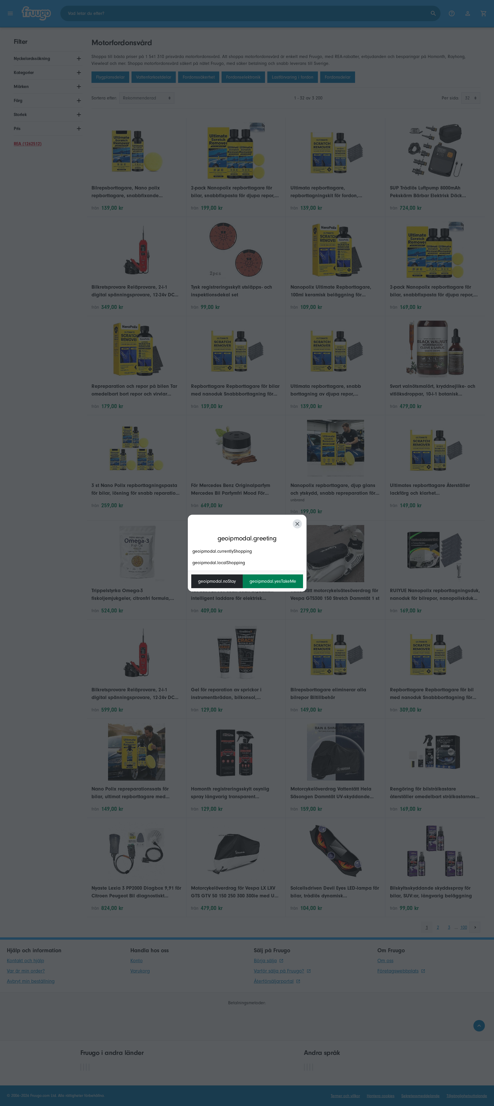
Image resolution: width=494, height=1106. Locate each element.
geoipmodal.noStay (217, 581)
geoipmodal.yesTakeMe (273, 581)
